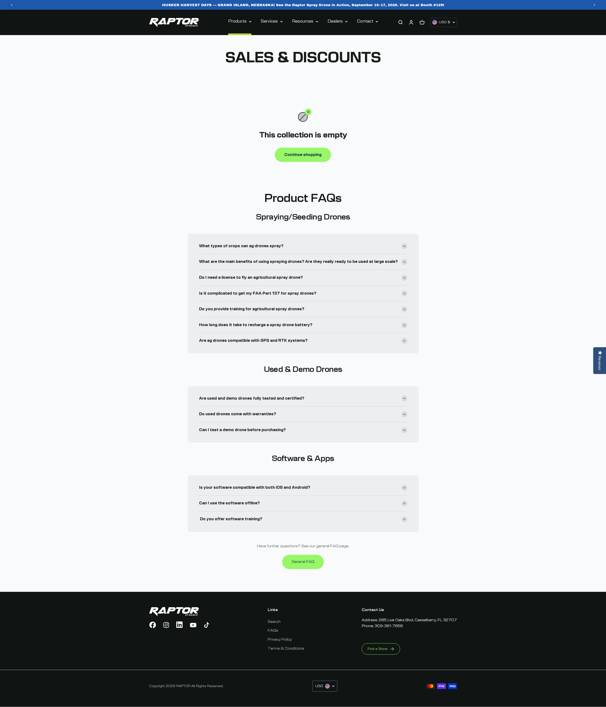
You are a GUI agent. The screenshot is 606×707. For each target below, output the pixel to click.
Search (274, 622)
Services (269, 21)
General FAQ (303, 562)
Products (237, 21)
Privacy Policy (280, 639)
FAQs (273, 630)
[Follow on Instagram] (166, 625)
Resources (302, 21)
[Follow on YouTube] (193, 625)
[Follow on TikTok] (206, 625)
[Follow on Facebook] (152, 625)
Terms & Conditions (286, 648)
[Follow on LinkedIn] (179, 625)
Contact (365, 21)
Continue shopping (302, 155)
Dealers (335, 21)
